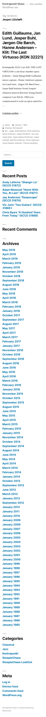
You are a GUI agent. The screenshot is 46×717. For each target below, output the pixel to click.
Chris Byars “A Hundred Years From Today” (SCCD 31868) (21, 214)
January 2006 (11, 533)
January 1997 (11, 572)
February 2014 (11, 472)
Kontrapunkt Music (13, 3)
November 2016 (12, 350)
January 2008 (11, 524)
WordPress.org (12, 695)
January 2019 (11, 267)
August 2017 (10, 324)
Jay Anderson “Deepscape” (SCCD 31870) (20, 199)
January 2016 (11, 389)
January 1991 (10, 598)
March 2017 (10, 337)
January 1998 (11, 568)
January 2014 (11, 476)
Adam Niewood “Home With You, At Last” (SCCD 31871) (20, 191)
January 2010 (11, 515)
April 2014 (9, 463)
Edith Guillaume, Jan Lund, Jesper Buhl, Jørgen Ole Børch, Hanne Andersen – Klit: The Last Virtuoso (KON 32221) (22, 45)
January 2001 (11, 555)
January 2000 (11, 559)
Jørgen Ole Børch (23, 134)
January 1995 (11, 581)
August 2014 (10, 450)
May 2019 (8, 250)
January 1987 (11, 616)
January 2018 (11, 310)
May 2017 (8, 328)
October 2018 (11, 276)
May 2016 (8, 372)
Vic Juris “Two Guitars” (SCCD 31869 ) (22, 206)
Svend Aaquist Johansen (12, 143)
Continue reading (12, 113)
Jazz (5, 649)
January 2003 (11, 546)
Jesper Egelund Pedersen (23, 137)
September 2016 (13, 358)
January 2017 (11, 345)
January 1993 (11, 589)
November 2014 (12, 437)
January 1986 (11, 620)
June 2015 (9, 411)
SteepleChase (11, 657)
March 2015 (10, 424)
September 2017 (13, 319)
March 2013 (10, 494)
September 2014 (13, 446)
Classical (8, 128)
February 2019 (11, 263)
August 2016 (10, 363)
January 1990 (11, 603)
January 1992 (11, 594)
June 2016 (9, 367)
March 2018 (10, 302)
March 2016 (10, 380)
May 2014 (8, 459)
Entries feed (10, 686)
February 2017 (11, 341)
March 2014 (10, 467)
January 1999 (11, 563)
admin (7, 125)
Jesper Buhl (7, 137)
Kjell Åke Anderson (17, 140)
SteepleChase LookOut (17, 662)
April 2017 (9, 332)
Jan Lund (34, 134)
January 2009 (11, 520)
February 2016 (11, 385)
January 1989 (11, 607)
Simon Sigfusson (32, 140)
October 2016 (11, 354)
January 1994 (11, 585)
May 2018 (8, 293)
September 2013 (13, 485)
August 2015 (10, 406)
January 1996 (11, 576)
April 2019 (9, 254)
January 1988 (11, 611)
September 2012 (13, 502)
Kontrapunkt (18, 128)
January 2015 (11, 433)
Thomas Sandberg (30, 143)
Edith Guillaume (33, 131)
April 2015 (9, 420)
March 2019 (10, 258)
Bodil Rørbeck (20, 131)
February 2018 (11, 306)
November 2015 (12, 393)
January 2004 (11, 542)
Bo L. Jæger (9, 131)
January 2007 (11, 528)
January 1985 (11, 624)
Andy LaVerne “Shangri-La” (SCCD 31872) (20, 184)
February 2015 (11, 428)
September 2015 (13, 402)
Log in (6, 682)
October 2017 (11, 315)
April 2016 (9, 376)
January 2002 (11, 550)
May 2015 (8, 415)
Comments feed (12, 690)
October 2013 (11, 480)
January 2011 (10, 511)
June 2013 (9, 489)
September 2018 (13, 280)
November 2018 (12, 271)
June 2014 (9, 454)
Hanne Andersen (9, 134)
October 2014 (11, 441)
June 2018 (9, 289)
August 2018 (10, 284)
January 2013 (11, 498)
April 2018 (9, 297)
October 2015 (11, 398)
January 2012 (11, 507)
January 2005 (11, 537)
